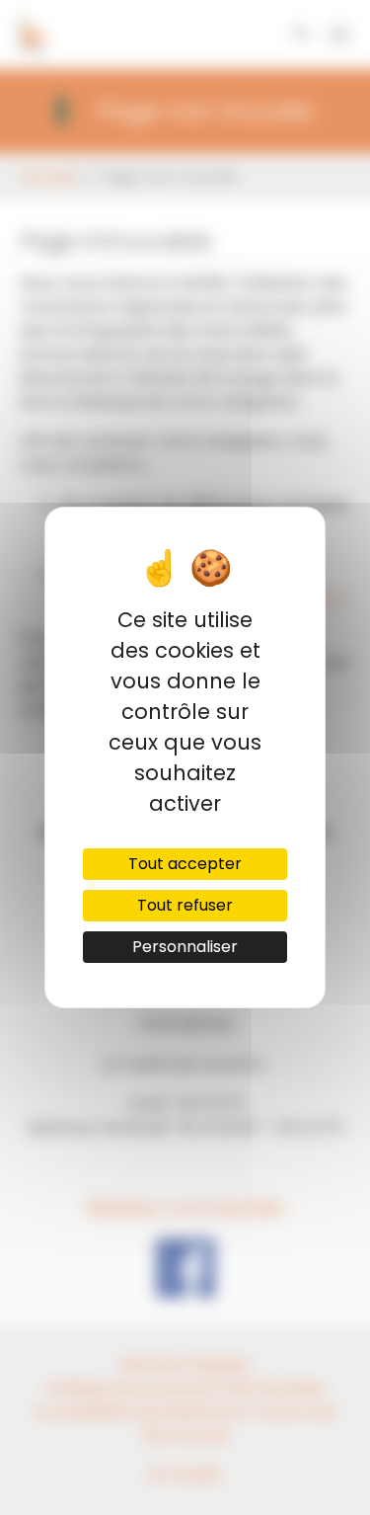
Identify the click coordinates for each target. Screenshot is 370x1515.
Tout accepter (185, 863)
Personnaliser (185, 946)
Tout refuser (185, 905)
